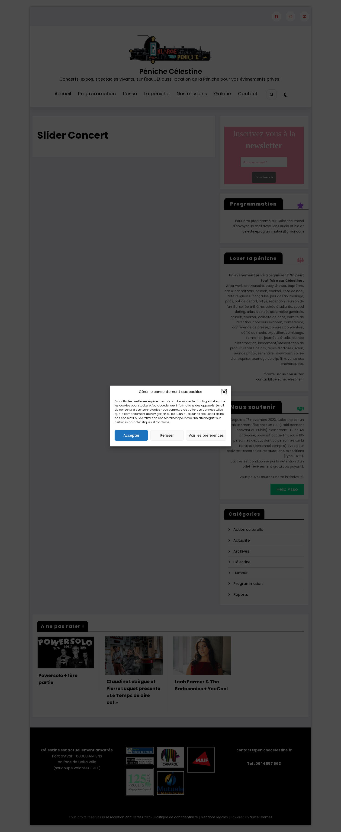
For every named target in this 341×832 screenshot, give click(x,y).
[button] (224, 392)
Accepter (131, 435)
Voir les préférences (206, 435)
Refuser (167, 435)
